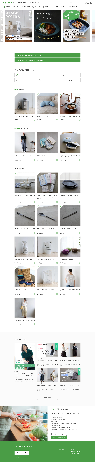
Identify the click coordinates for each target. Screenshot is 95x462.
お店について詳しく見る (59, 434)
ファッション (25, 80)
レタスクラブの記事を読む (58, 437)
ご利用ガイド (73, 448)
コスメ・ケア (47, 80)
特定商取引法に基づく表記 (75, 451)
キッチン (47, 75)
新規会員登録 (61, 449)
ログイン (60, 448)
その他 (70, 80)
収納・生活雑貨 (70, 75)
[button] (43, 45)
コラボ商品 (24, 75)
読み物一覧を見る (47, 397)
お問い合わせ (73, 449)
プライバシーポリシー (75, 453)
